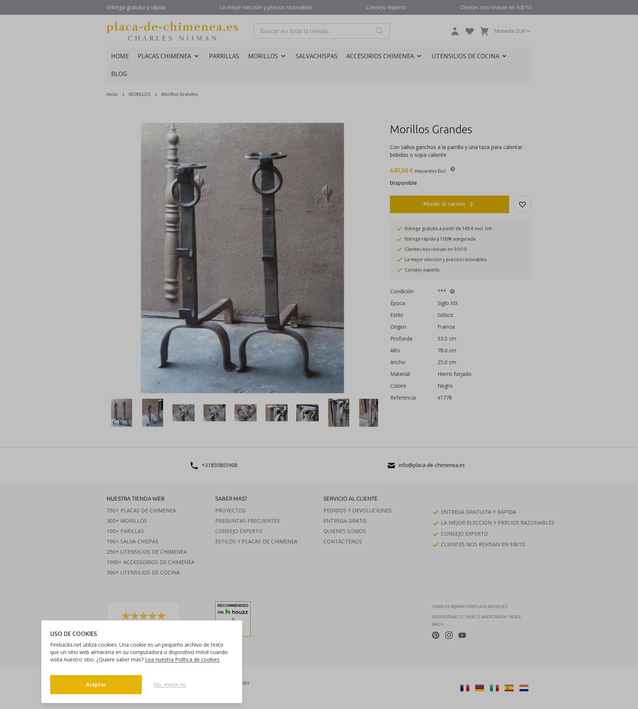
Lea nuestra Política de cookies (182, 659)
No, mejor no (170, 684)
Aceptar (96, 684)
